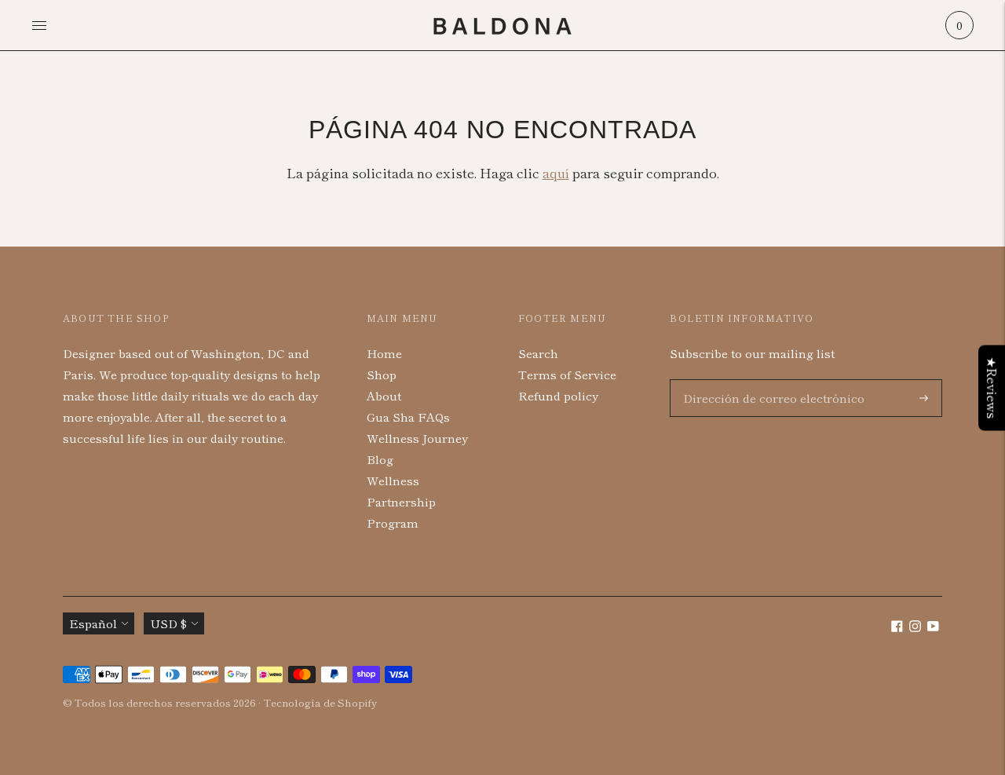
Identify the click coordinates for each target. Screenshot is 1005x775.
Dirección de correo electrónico (762, 379)
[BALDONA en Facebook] (897, 627)
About (384, 395)
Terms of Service (567, 374)
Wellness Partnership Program (401, 501)
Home (384, 353)
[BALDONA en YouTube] (933, 627)
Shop (382, 374)
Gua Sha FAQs (408, 416)
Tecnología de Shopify (320, 702)
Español (93, 623)
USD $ (168, 623)
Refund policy (558, 395)
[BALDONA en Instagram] (915, 627)
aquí (556, 172)
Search (538, 353)
